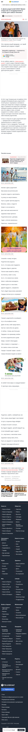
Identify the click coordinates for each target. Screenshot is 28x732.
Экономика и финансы (4, 539)
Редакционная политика (8, 699)
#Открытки (15, 478)
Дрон (3, 571)
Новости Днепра (6, 514)
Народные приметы (21, 633)
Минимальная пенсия (6, 674)
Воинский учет (20, 617)
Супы (17, 667)
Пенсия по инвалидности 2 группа (6, 666)
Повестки (18, 607)
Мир (2, 578)
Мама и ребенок (20, 563)
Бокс (17, 544)
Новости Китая (6, 592)
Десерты (18, 669)
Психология (19, 571)
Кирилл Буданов (6, 643)
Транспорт (5, 545)
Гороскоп (18, 581)
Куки (13, 730)
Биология (4, 568)
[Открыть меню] (2, 2)
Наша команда (6, 712)
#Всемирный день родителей (13, 480)
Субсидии (18, 517)
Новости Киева (6, 509)
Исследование (20, 573)
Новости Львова (6, 519)
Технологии (5, 563)
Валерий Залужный (7, 641)
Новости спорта (19, 538)
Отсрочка (18, 612)
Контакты (4, 709)
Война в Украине (6, 604)
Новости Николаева (7, 533)
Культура (18, 592)
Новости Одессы (6, 517)
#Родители (8, 476)
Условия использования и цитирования (12, 702)
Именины (18, 643)
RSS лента (5, 719)
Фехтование (19, 554)
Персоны (3, 626)
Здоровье (18, 560)
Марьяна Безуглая (7, 651)
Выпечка (18, 662)
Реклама (4, 704)
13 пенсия (5, 662)
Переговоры (5, 614)
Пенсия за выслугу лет (7, 678)
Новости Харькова (7, 511)
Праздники (18, 626)
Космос (4, 566)
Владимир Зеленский (5, 630)
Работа (18, 511)
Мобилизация (19, 604)
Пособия (18, 528)
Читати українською (6, 19)
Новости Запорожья (7, 522)
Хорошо (21, 730)
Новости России (6, 587)
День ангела (19, 641)
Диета (17, 568)
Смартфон (5, 573)
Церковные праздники (19, 630)
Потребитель (19, 584)
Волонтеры (5, 619)
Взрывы (4, 611)
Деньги (4, 543)
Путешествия (19, 589)
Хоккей (18, 549)
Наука (3, 560)
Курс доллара (5, 553)
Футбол (18, 541)
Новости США (6, 584)
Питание (18, 566)
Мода (17, 587)
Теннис (18, 546)
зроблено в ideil (5, 727)
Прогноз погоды (20, 531)
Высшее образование (19, 525)
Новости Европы (6, 581)
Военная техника (6, 621)
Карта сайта (5, 714)
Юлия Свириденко (7, 653)
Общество (18, 506)
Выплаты (18, 514)
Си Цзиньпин (5, 636)
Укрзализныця (6, 555)
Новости (3, 506)
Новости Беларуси (7, 594)
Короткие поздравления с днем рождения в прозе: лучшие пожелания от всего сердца (17, 161)
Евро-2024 (19, 551)
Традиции (18, 636)
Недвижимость (6, 548)
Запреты (18, 638)
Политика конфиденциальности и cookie (12, 697)
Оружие (4, 616)
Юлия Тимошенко (7, 648)
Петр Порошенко (6, 646)
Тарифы (4, 550)
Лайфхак (18, 594)
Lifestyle (17, 578)
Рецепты (17, 658)
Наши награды (6, 707)
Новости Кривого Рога (6, 525)
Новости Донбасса (7, 528)
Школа (17, 522)
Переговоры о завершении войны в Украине (14, 4)
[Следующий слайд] (26, 5)
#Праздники (8, 478)
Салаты (18, 672)
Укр (26, 1)
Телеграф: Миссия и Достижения (10, 717)
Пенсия (3, 658)
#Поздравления (16, 476)
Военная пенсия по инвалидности (7, 670)
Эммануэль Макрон (7, 638)
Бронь (17, 610)
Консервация (19, 664)
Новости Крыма (6, 531)
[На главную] (14, 2)
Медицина (18, 519)
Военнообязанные (21, 615)
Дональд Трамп (6, 633)
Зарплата (18, 509)
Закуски (18, 674)
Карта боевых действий (6, 608)
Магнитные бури (20, 597)
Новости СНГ (5, 589)
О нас (3, 694)
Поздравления (20, 599)
